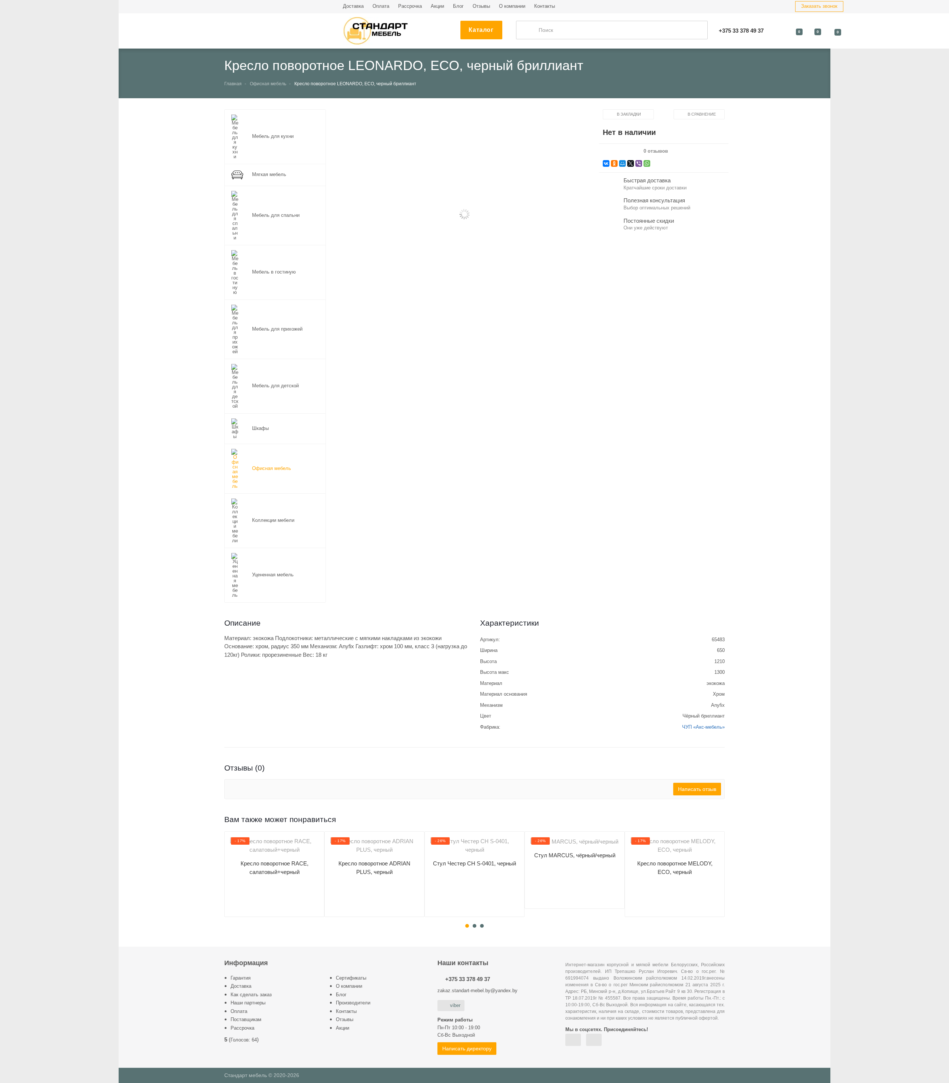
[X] (630, 163)
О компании (512, 6)
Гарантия (241, 978)
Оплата (381, 6)
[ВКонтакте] (606, 163)
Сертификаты (351, 978)
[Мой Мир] (622, 163)
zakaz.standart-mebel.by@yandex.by (477, 990)
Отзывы (481, 6)
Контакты (544, 6)
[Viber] (638, 163)
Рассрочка (410, 6)
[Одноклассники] (614, 163)
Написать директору (467, 1048)
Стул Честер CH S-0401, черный (474, 863)
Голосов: (244, 1040)
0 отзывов (656, 151)
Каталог (481, 30)
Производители (353, 1003)
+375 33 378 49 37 (467, 979)
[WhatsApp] (647, 163)
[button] (464, 215)
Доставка (353, 6)
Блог (458, 6)
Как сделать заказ (251, 994)
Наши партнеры (248, 1003)
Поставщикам (246, 1019)
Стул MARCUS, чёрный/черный (574, 855)
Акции (437, 6)
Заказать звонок (819, 6)
